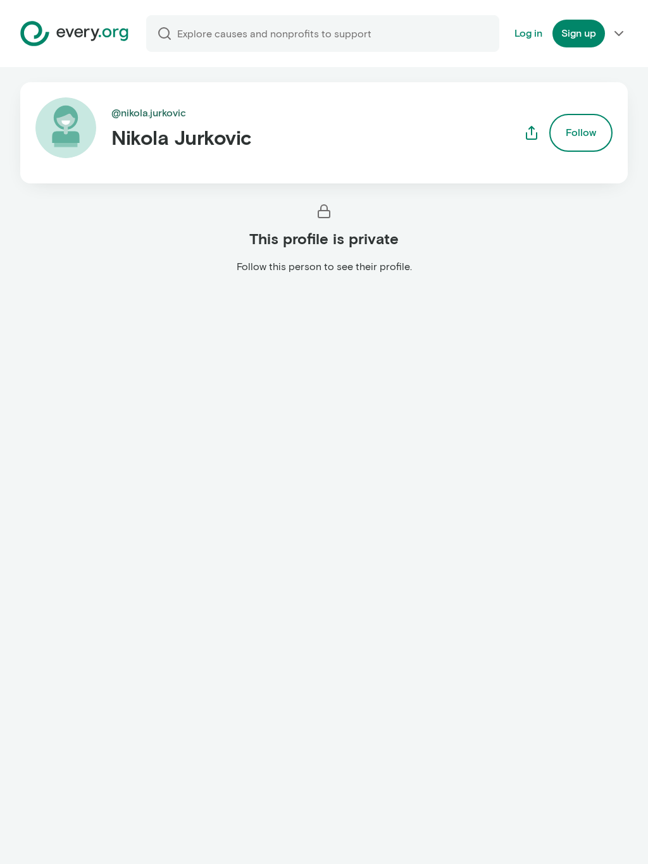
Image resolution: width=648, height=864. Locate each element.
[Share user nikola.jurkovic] (531, 132)
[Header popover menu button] (619, 33)
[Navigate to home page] (74, 33)
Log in (528, 33)
